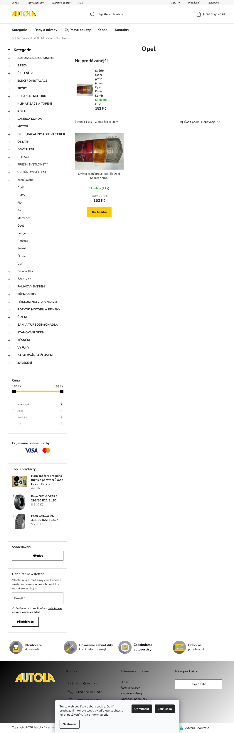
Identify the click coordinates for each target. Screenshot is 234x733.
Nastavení (69, 724)
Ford (20, 210)
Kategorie (22, 49)
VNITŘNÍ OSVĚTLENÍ (31, 172)
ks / (199, 684)
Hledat (38, 556)
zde (106, 715)
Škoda (21, 256)
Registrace (213, 2)
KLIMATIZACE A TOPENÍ (34, 104)
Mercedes (24, 218)
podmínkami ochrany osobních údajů (37, 610)
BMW (21, 195)
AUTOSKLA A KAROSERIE (36, 58)
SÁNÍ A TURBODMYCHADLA (37, 325)
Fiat (19, 203)
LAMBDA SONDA (29, 119)
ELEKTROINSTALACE (32, 81)
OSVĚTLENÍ (25, 149)
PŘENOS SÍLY (26, 294)
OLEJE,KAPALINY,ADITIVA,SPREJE (41, 134)
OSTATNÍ (23, 142)
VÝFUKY (23, 348)
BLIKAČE (23, 157)
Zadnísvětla (25, 271)
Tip (39, 423)
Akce (39, 411)
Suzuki (21, 248)
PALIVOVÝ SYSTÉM (31, 287)
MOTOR (22, 126)
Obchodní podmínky (134, 699)
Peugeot (23, 233)
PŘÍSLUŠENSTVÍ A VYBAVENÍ (38, 302)
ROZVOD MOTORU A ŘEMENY (38, 309)
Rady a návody (35, 3)
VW (20, 264)
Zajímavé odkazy (61, 3)
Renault (22, 241)
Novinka (39, 417)
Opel (20, 226)
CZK (173, 2)
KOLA (21, 111)
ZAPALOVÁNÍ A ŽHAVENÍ (35, 355)
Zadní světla (25, 180)
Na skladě (39, 404)
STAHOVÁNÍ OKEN (30, 332)
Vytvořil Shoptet (195, 728)
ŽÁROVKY (24, 279)
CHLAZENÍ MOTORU (31, 96)
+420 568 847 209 (88, 692)
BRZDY (22, 65)
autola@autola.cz (86, 683)
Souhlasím (165, 709)
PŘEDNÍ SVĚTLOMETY (32, 165)
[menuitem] (19, 30)
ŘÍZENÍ (22, 317)
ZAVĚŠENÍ (24, 363)
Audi (20, 187)
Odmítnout (141, 709)
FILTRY (22, 88)
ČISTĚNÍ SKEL (27, 73)
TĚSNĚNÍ (23, 340)
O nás (15, 3)
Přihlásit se (25, 622)
